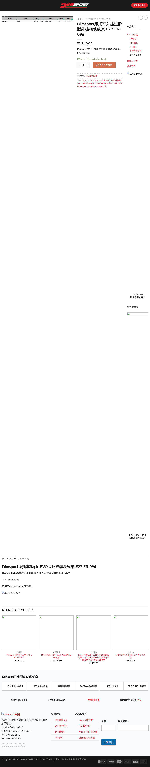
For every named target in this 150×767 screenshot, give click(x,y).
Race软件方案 (86, 719)
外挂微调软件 (135, 51)
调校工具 (131, 66)
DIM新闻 (60, 731)
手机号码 (123, 721)
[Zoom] (6, 18)
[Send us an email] (11, 745)
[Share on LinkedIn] (82, 92)
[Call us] (15, 745)
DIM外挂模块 (115, 80)
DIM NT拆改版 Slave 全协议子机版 (130, 656)
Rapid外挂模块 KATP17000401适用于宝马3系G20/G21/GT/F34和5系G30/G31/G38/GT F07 (93, 658)
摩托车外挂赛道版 (88, 731)
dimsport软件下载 (101, 80)
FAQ (139, 700)
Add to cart (104, 65)
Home (80, 19)
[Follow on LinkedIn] (20, 745)
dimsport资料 (87, 80)
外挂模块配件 (105, 19)
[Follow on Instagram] (7, 745)
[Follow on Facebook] (3, 745)
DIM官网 (81, 83)
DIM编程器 (90, 83)
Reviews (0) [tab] (23, 559)
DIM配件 (99, 83)
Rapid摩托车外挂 (111, 83)
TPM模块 (134, 43)
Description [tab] (9, 559)
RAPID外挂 (91, 19)
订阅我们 (109, 742)
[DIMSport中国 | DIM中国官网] (75, 5)
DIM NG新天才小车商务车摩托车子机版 (56, 656)
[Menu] (4, 5)
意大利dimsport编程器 (96, 86)
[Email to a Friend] (79, 92)
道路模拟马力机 (87, 737)
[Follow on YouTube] (23, 745)
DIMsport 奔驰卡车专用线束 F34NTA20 (19, 656)
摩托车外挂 (132, 61)
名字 (104, 721)
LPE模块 (133, 39)
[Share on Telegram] (86, 92)
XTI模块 (133, 47)
